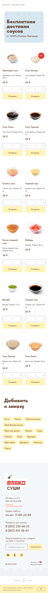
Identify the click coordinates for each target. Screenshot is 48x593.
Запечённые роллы (13, 425)
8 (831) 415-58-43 (17, 530)
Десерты (24, 442)
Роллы (18, 419)
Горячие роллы (33, 419)
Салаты (8, 436)
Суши (39, 430)
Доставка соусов (18, 5)
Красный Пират (36, 564)
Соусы (7, 448)
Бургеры (31, 436)
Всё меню (6, 5)
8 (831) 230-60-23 (17, 526)
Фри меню (9, 442)
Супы (19, 436)
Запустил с (34, 562)
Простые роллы (12, 430)
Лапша (28, 430)
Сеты (6, 419)
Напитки (38, 442)
